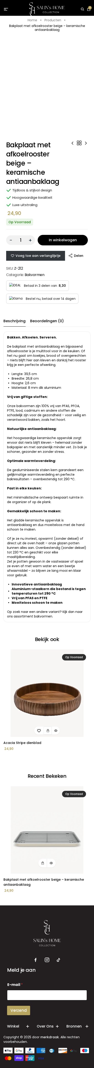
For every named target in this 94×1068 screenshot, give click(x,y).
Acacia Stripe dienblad (22, 743)
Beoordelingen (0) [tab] (47, 321)
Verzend (18, 1010)
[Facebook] (35, 960)
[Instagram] (47, 960)
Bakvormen (34, 275)
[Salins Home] (47, 9)
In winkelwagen (63, 240)
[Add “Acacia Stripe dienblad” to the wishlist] (39, 731)
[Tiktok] (58, 960)
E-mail (15, 984)
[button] (48, 731)
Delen (78, 255)
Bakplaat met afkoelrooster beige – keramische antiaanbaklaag (43, 882)
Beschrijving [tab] (14, 321)
